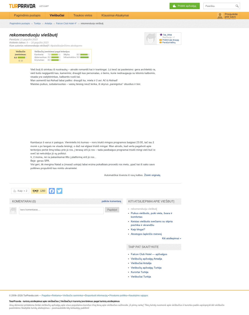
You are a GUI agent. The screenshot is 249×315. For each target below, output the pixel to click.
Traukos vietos (82, 15)
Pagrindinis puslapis (27, 15)
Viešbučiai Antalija (141, 263)
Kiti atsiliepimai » (171, 238)
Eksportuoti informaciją (96, 295)
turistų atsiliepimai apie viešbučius (41, 301)
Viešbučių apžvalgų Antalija (146, 258)
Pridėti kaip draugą (170, 40)
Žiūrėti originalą (152, 175)
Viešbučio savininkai (73, 295)
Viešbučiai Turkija (141, 276)
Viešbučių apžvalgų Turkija (146, 267)
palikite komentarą (111, 201)
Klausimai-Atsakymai (115, 15)
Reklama (56, 295)
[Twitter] (59, 191)
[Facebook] (52, 191)
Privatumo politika (118, 295)
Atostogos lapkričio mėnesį (146, 233)
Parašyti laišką (168, 42)
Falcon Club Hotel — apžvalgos (149, 254)
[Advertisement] (95, 111)
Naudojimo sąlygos (138, 295)
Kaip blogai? (138, 229)
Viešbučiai (57, 15)
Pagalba (46, 295)
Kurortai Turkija (139, 272)
